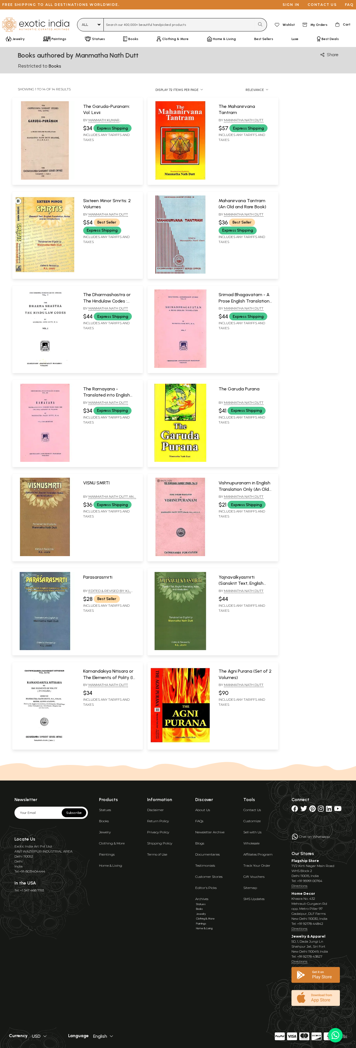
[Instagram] (321, 810)
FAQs (199, 821)
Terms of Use (157, 854)
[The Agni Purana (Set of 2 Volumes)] (180, 743)
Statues (105, 810)
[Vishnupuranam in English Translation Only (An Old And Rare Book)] (180, 555)
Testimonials (205, 865)
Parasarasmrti (97, 577)
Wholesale (251, 843)
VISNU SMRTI (96, 482)
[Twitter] (303, 810)
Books (104, 821)
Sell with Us (252, 832)
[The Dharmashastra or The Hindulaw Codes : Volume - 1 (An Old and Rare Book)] (45, 367)
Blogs (199, 843)
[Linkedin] (329, 810)
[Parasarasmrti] (45, 649)
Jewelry (105, 832)
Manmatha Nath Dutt (243, 120)
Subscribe (74, 813)
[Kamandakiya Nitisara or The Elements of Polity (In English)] (45, 743)
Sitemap (250, 888)
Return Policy (158, 821)
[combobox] (179, 24)
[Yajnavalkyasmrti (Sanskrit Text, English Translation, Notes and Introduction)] (180, 649)
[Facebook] (294, 810)
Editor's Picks (206, 888)
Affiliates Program (258, 854)
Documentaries (207, 854)
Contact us (322, 5)
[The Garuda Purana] (180, 461)
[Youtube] (338, 810)
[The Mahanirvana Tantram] (180, 178)
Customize (252, 821)
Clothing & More (112, 843)
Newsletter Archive (209, 832)
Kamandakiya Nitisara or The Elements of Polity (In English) (109, 677)
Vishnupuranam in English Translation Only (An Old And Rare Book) (244, 489)
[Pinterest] (312, 810)
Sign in (291, 5)
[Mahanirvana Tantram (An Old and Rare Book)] (180, 272)
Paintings (107, 854)
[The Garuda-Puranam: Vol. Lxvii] (45, 178)
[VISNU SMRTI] (45, 555)
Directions (299, 886)
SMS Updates (253, 899)
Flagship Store (305, 861)
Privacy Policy (158, 832)
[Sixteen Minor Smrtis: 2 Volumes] (45, 272)
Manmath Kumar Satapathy (101, 122)
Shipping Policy (159, 843)
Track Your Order (256, 865)
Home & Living (110, 865)
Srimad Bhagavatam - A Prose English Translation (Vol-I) (244, 301)
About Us (202, 810)
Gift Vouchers (253, 876)
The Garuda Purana (239, 389)
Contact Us (252, 810)
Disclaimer (155, 810)
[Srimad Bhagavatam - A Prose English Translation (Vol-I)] (180, 367)
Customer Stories (208, 876)
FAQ (349, 5)
